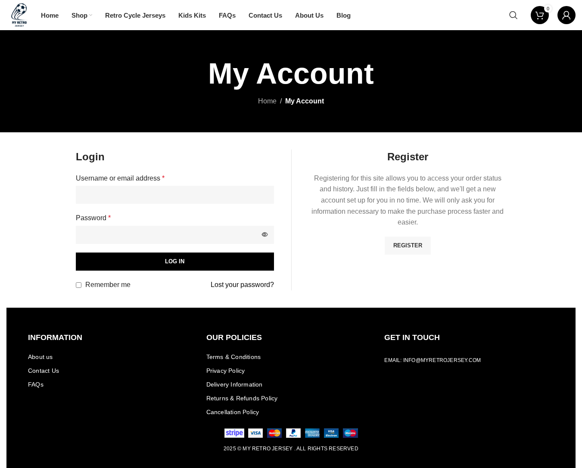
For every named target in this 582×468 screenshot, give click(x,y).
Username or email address (120, 178)
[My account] (566, 15)
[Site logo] (19, 14)
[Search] (513, 15)
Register (407, 245)
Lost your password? (242, 284)
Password (93, 218)
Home (267, 101)
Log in (174, 261)
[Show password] (265, 235)
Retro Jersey (272, 449)
